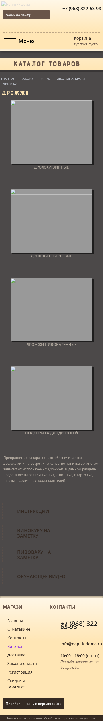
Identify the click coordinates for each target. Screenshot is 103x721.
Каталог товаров (46, 62)
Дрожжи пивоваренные (51, 344)
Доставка (16, 655)
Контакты (16, 637)
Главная (8, 79)
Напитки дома (12, 3)
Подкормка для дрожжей (51, 433)
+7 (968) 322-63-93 (81, 8)
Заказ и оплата (22, 663)
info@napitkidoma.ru (81, 643)
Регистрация (20, 672)
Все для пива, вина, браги (62, 79)
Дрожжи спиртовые (51, 256)
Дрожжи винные (51, 167)
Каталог (28, 79)
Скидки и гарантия (16, 683)
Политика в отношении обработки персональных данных (51, 718)
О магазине (18, 629)
